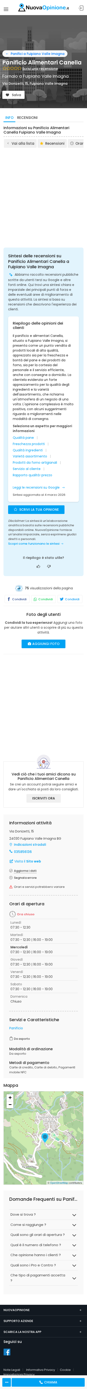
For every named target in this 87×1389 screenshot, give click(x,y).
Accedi (81, 8)
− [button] (10, 1104)
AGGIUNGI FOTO (45, 643)
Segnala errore (25, 878)
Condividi (18, 599)
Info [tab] (9, 117)
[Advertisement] (43, 194)
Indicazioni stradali (30, 844)
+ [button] (10, 1097)
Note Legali (11, 1370)
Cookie (65, 1370)
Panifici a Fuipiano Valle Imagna (37, 53)
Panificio (16, 1028)
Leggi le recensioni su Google (37, 487)
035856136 (23, 851)
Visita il (27, 861)
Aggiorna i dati (25, 871)
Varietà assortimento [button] (30, 456)
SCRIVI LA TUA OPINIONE (38, 509)
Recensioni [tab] (27, 117)
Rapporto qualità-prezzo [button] (32, 475)
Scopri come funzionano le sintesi (33, 543)
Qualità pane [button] (23, 438)
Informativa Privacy (40, 1370)
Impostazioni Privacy (19, 1374)
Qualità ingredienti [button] (28, 450)
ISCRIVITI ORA (43, 798)
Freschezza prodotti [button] (29, 444)
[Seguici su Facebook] (6, 1351)
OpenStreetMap (59, 1182)
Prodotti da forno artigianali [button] (35, 463)
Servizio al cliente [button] (27, 469)
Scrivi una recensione (40, 68)
